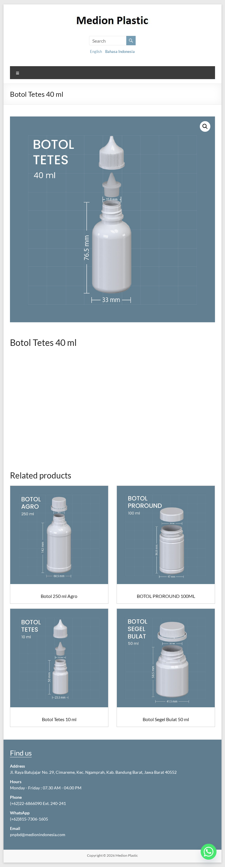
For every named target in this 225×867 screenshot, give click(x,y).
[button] (205, 126)
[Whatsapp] (209, 852)
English (96, 51)
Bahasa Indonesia (120, 51)
